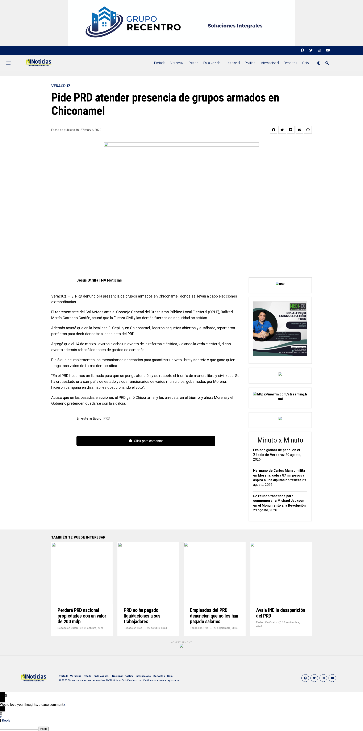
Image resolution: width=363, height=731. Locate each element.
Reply (6, 720)
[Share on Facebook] (273, 130)
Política (250, 63)
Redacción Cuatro (68, 628)
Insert (43, 728)
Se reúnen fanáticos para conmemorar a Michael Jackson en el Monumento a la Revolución (279, 500)
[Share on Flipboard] (291, 130)
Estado (193, 63)
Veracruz (176, 63)
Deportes (290, 63)
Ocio (305, 63)
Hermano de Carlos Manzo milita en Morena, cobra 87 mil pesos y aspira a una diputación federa (279, 475)
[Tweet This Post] (282, 130)
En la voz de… (212, 63)
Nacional (234, 63)
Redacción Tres (133, 628)
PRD (106, 418)
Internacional (269, 63)
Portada (159, 63)
